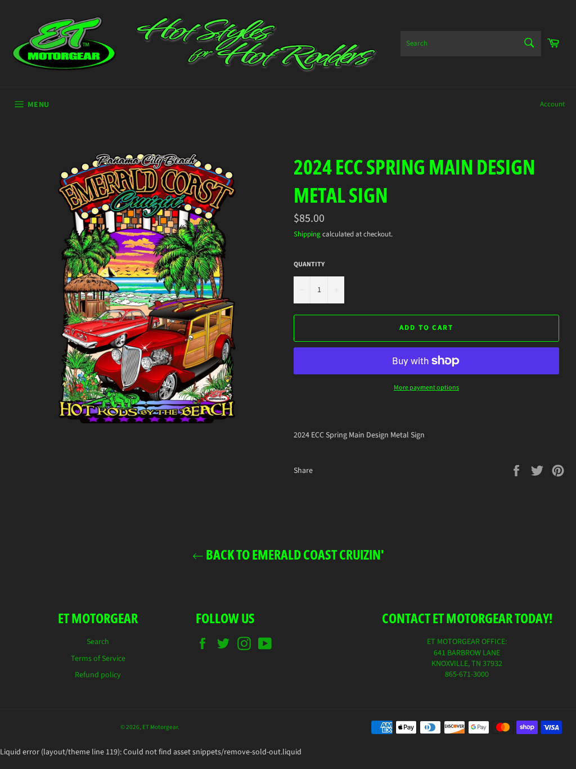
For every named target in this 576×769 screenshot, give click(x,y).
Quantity (309, 264)
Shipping (307, 234)
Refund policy (98, 675)
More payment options (426, 387)
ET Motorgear (160, 727)
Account (552, 104)
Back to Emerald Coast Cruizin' (294, 554)
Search (98, 641)
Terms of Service (98, 658)
